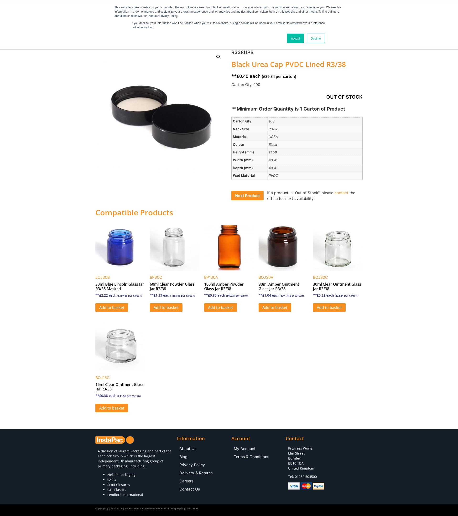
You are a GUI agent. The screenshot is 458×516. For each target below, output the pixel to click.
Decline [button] (316, 38)
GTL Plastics (116, 489)
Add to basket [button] (111, 307)
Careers (186, 481)
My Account (244, 448)
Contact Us (189, 489)
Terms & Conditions (251, 456)
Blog (183, 456)
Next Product (247, 195)
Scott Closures (118, 484)
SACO (111, 479)
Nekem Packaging (132, 451)
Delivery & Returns (196, 472)
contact (341, 192)
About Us (187, 448)
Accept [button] (295, 38)
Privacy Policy (192, 464)
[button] (218, 57)
